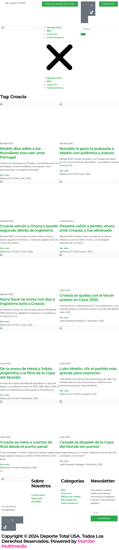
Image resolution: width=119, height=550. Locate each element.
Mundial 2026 (54, 27)
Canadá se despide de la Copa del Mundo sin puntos (86, 444)
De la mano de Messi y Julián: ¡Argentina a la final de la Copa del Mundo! (27, 372)
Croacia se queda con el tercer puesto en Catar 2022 (86, 297)
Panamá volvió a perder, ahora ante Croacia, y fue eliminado (86, 228)
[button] (59, 58)
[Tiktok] (91, 12)
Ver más (4, 175)
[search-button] (83, 34)
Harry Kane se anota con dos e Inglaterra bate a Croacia (27, 301)
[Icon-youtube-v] (84, 19)
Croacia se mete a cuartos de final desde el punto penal (26, 444)
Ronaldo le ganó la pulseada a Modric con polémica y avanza (86, 150)
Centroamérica (55, 37)
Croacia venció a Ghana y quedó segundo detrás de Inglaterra (29, 228)
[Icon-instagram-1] (84, 12)
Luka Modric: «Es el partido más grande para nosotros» (88, 370)
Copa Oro (52, 34)
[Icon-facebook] (84, 5)
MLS (49, 30)
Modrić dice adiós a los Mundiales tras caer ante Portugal (22, 152)
